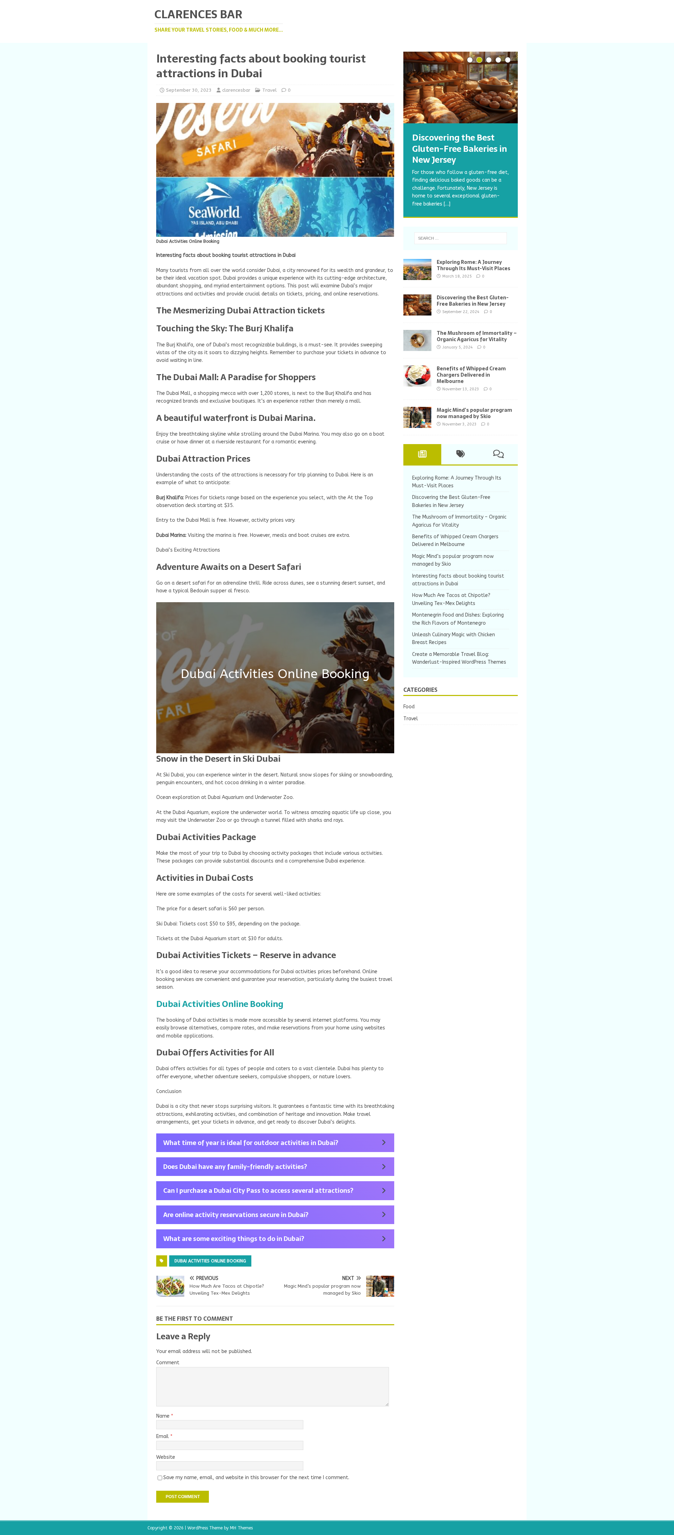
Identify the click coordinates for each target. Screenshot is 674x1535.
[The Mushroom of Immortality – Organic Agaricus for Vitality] (417, 347)
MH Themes (241, 1528)
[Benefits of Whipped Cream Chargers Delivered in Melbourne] (417, 382)
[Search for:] (460, 238)
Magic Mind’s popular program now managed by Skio (474, 413)
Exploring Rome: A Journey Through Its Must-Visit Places (473, 265)
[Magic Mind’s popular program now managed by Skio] (417, 424)
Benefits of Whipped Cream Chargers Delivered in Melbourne (471, 375)
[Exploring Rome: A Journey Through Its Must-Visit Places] (417, 276)
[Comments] (499, 454)
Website (165, 1457)
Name (163, 1416)
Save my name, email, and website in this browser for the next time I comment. (256, 1478)
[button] (275, 1142)
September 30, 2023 (189, 90)
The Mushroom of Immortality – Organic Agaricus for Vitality (477, 336)
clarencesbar (236, 90)
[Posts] (422, 454)
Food (409, 707)
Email (163, 1436)
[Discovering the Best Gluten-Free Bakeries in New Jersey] (460, 87)
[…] (447, 204)
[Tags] (460, 454)
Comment (167, 1363)
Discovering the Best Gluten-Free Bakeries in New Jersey (473, 301)
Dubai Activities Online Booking (219, 1004)
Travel (269, 90)
